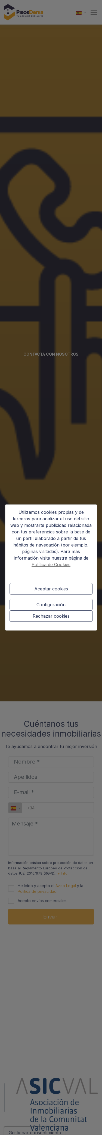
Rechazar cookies (51, 616)
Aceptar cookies (51, 588)
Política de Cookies (51, 564)
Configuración (51, 604)
